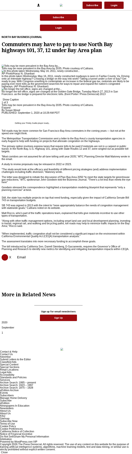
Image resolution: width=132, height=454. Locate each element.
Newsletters (7, 408)
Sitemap (4, 418)
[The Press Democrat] (65, 5)
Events (4, 392)
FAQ (2, 416)
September (8, 327)
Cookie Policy (8, 426)
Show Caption (11, 99)
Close (4, 452)
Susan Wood (12, 110)
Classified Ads (8, 362)
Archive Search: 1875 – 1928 (16, 387)
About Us (5, 410)
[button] (7, 5)
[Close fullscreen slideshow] (3, 61)
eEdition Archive (9, 390)
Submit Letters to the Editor (15, 359)
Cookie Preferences (11, 428)
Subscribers (7, 395)
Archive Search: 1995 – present (18, 382)
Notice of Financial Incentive (16, 434)
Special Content (9, 364)
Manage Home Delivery (13, 398)
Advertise (5, 356)
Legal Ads (5, 372)
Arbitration (6, 439)
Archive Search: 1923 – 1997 (16, 385)
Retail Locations (9, 369)
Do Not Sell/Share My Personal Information (24, 436)
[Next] (3, 97)
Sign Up (58, 317)
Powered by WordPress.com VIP (18, 441)
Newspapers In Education (14, 405)
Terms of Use (7, 423)
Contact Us (6, 354)
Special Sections (9, 367)
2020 (4, 322)
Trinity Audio (31, 123)
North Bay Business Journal (22, 37)
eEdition (4, 403)
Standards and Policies (13, 377)
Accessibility (7, 374)
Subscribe (58, 17)
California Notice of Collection (17, 431)
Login (58, 27)
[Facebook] (3, 257)
